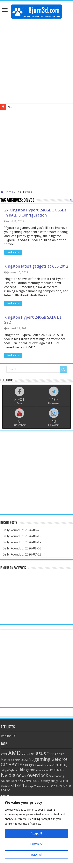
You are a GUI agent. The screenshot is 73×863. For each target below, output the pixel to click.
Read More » (13, 252)
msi (53, 770)
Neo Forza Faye (18, 107)
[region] (36, 829)
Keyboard (13, 770)
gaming (42, 759)
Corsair (15, 759)
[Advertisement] (36, 59)
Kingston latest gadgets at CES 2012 (36, 266)
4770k (4, 754)
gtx (31, 765)
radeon (6, 781)
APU (33, 754)
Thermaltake (41, 786)
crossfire (26, 760)
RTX (40, 781)
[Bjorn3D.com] (36, 10)
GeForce (59, 759)
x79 (60, 786)
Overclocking (56, 776)
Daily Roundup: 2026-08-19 (21, 536)
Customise (36, 844)
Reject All (36, 854)
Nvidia (8, 775)
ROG (34, 780)
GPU (25, 765)
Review (25, 780)
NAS (60, 770)
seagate (5, 786)
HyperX (49, 765)
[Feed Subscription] (71, 200)
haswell (39, 765)
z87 (69, 786)
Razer (15, 781)
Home (8, 192)
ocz (24, 776)
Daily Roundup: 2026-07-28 (21, 554)
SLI (13, 785)
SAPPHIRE (64, 780)
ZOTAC (5, 790)
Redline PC (8, 736)
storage (29, 786)
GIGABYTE (11, 765)
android (25, 754)
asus (41, 753)
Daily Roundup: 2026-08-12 (21, 542)
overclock (37, 775)
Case (50, 754)
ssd (20, 785)
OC (18, 775)
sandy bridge (50, 780)
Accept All (36, 833)
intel (58, 764)
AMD (14, 753)
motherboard (42, 770)
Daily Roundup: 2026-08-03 (21, 548)
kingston (27, 770)
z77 (64, 786)
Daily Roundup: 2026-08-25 (21, 530)
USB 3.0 (53, 786)
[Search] (63, 369)
